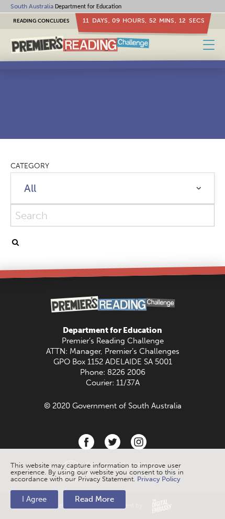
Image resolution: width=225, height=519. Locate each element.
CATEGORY (29, 165)
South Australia (31, 6)
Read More (94, 499)
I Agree (34, 499)
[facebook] (86, 442)
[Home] (79, 45)
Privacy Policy (159, 479)
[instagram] (139, 442)
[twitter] (112, 442)
